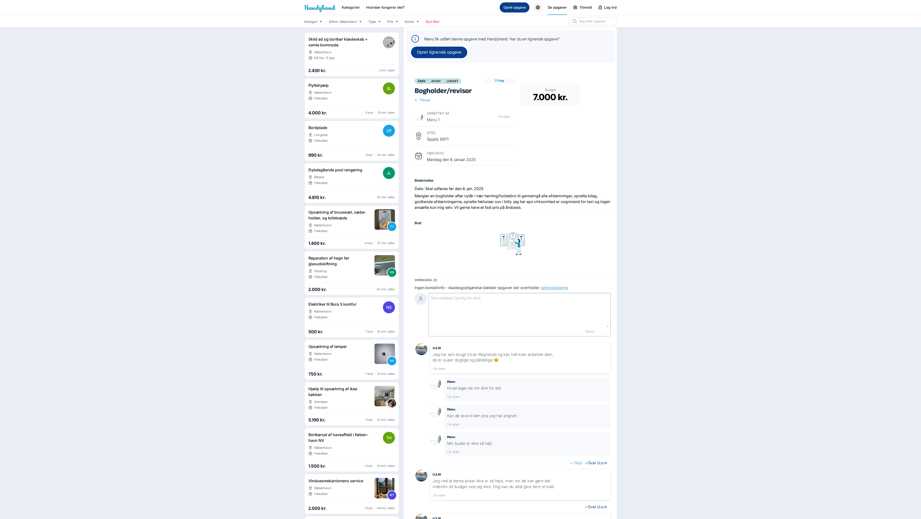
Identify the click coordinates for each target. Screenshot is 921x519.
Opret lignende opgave (439, 52)
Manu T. (434, 119)
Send (589, 331)
